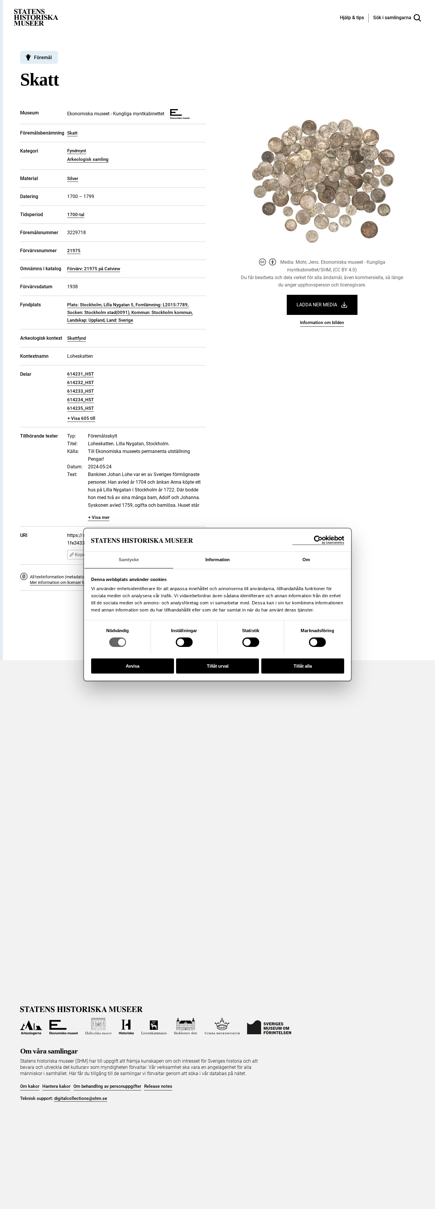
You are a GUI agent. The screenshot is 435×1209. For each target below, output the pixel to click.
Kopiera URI (86, 554)
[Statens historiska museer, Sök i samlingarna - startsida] (36, 17)
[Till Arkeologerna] (31, 1026)
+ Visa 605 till (81, 418)
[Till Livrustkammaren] (154, 1026)
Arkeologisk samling (88, 159)
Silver (72, 178)
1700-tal (75, 214)
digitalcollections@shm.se (80, 1098)
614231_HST (80, 374)
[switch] (184, 642)
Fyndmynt (76, 150)
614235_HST (80, 408)
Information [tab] (217, 559)
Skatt (72, 133)
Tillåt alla (303, 665)
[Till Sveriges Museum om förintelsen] (269, 1026)
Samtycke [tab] (129, 559)
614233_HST (80, 391)
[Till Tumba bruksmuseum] (222, 1026)
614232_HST (80, 382)
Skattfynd (76, 338)
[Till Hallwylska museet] (98, 1026)
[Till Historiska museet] (126, 1026)
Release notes (158, 1086)
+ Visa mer (98, 517)
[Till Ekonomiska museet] (63, 1026)
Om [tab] (306, 559)
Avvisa (132, 665)
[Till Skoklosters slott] (185, 1026)
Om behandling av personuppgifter (107, 1086)
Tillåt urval (217, 665)
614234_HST (80, 399)
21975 (73, 250)
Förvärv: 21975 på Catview (93, 268)
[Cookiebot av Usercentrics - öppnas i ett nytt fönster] (318, 540)
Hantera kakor (56, 1086)
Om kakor (29, 1086)
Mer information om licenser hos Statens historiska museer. (84, 582)
